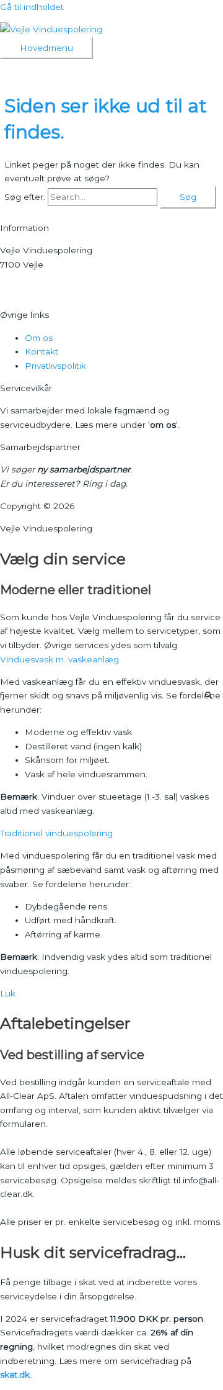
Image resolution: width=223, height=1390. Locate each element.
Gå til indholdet (32, 7)
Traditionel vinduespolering (56, 833)
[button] (111, 659)
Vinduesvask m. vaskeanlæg (59, 659)
